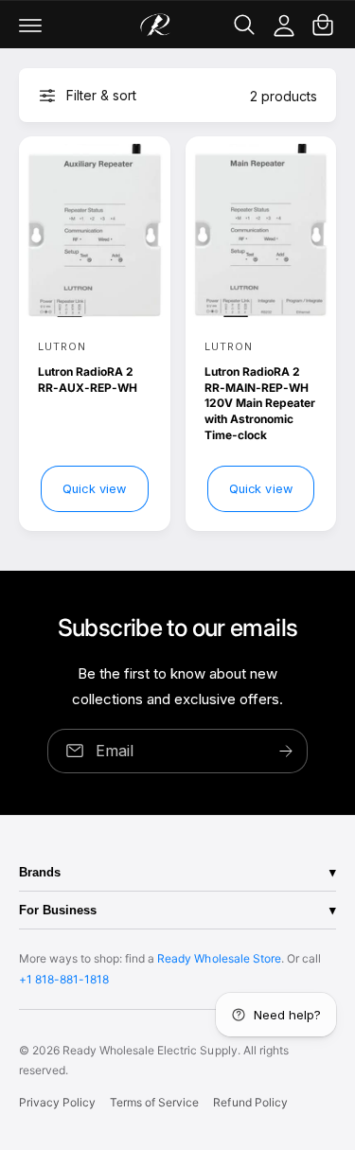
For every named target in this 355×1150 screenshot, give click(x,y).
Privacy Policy (57, 1102)
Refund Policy (250, 1102)
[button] (30, 24)
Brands (40, 872)
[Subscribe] (286, 750)
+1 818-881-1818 (64, 979)
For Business (58, 910)
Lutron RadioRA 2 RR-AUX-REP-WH (87, 379)
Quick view (94, 489)
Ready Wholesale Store (218, 958)
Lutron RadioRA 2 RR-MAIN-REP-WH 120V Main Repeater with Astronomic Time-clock (259, 403)
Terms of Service (154, 1102)
